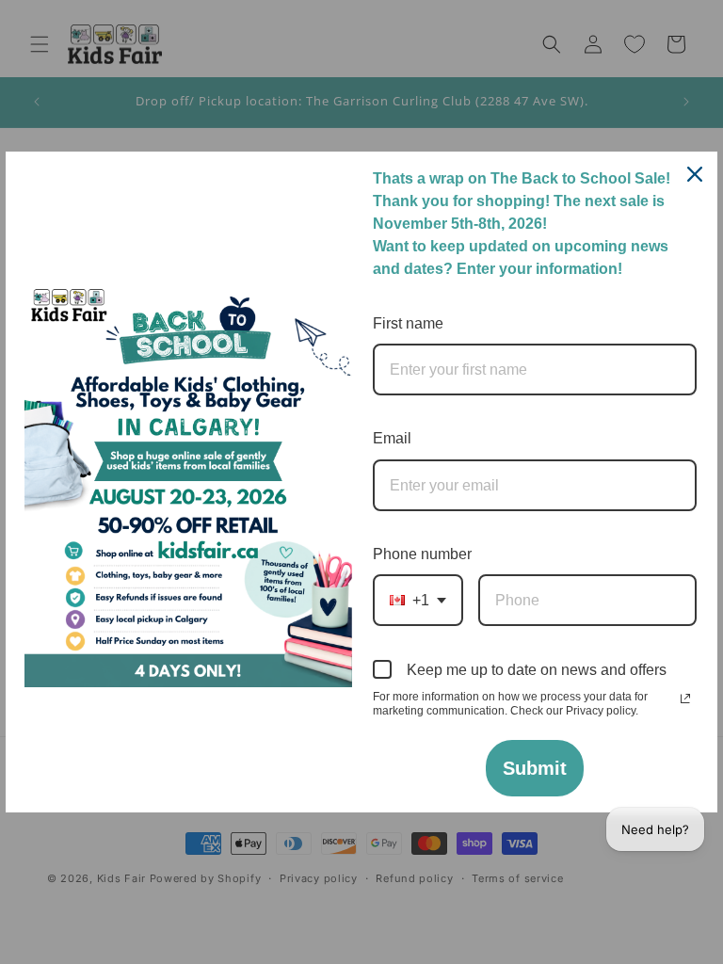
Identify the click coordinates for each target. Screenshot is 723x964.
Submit (535, 768)
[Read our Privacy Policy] (685, 698)
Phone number (422, 554)
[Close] (694, 174)
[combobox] (418, 600)
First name (408, 323)
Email (392, 438)
